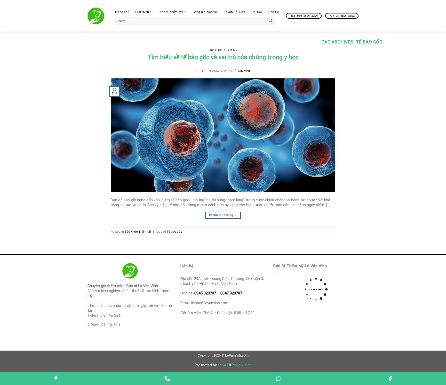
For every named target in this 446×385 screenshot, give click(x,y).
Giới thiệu (142, 12)
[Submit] (271, 21)
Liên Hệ (273, 12)
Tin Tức (256, 12)
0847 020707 (231, 293)
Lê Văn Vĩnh (242, 71)
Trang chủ (122, 12)
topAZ (223, 365)
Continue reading (223, 215)
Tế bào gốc (174, 231)
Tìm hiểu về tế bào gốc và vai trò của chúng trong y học (223, 57)
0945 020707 (205, 293)
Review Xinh (242, 365)
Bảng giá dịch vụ (205, 12)
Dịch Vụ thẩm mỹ (171, 12)
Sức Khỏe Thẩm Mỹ (223, 50)
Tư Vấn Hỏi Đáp (234, 12)
